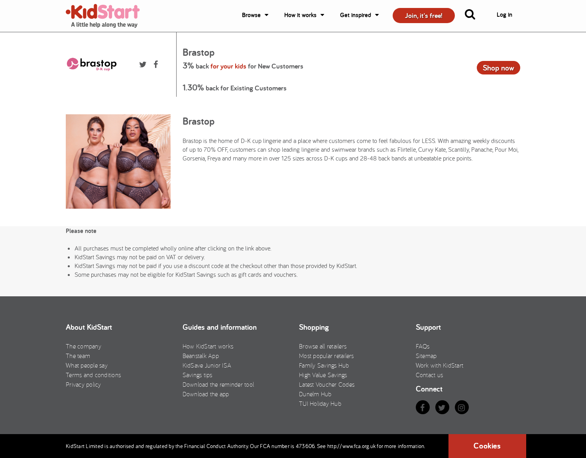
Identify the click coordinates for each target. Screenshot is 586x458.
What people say (87, 365)
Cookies (487, 445)
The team (78, 356)
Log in (504, 14)
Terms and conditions (93, 375)
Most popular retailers (326, 356)
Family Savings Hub (324, 365)
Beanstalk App (201, 356)
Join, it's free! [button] (423, 15)
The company (83, 346)
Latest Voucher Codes (326, 384)
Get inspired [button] (355, 15)
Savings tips (197, 375)
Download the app (206, 394)
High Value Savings (323, 375)
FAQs (423, 346)
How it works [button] (300, 15)
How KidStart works (208, 346)
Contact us (429, 375)
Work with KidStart (440, 365)
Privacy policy (83, 384)
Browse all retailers (322, 346)
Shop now (498, 68)
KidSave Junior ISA (207, 365)
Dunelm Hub (315, 394)
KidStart (107, 16)
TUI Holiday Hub (320, 403)
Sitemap (426, 356)
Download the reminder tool (218, 384)
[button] (475, 16)
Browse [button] (251, 15)
